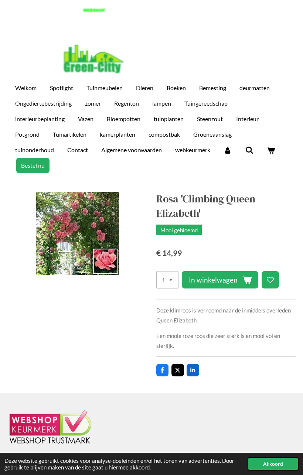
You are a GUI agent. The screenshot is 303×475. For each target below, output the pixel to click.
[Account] (227, 150)
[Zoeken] (249, 150)
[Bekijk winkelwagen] (271, 150)
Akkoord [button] (273, 464)
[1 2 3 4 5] (167, 279)
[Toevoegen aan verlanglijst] (270, 279)
